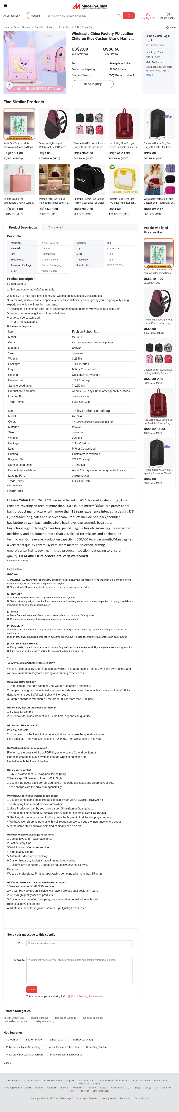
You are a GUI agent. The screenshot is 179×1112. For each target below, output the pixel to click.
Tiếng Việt (84, 1090)
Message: (19, 959)
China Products (31, 1080)
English (27, 1087)
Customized (113, 248)
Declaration (125, 1098)
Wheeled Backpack (93, 1017)
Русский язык (78, 1087)
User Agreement (109, 1098)
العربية (128, 1087)
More (148, 75)
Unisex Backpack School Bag (63, 1047)
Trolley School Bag (44, 1021)
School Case (56, 1039)
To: (23, 951)
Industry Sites (122, 1080)
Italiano (92, 1087)
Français (64, 1087)
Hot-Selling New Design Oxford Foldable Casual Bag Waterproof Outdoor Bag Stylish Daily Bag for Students (158, 421)
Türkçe (72, 1090)
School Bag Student (97, 1047)
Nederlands (116, 1087)
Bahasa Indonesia (101, 1090)
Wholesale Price (105, 1080)
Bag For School (34, 1039)
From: (21, 943)
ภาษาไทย (166, 1087)
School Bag (12, 1039)
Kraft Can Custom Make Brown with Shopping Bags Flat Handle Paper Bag (158, 271)
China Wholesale (86, 1080)
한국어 (138, 1087)
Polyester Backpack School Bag (23, 1047)
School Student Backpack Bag (66, 1054)
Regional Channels (141, 1080)
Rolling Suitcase (39, 1017)
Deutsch (103, 1087)
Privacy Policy (141, 1098)
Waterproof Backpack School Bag (24, 1054)
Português (51, 1087)
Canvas (46, 248)
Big (109, 242)
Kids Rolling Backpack (15, 1021)
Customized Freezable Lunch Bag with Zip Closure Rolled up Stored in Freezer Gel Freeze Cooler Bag (158, 371)
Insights (96, 1083)
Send (32, 989)
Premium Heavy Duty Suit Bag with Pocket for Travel (158, 471)
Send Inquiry (93, 84)
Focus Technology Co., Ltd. (67, 1098)
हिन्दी (157, 1087)
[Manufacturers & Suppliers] (89, 6)
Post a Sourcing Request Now (85, 996)
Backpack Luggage (65, 1017)
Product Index (160, 1080)
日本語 (148, 1087)
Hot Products (14, 1080)
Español (39, 1087)
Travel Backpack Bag (81, 1039)
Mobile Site (84, 1083)
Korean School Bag (13, 1017)
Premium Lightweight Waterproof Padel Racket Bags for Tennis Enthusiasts (158, 321)
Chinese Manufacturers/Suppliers (58, 1080)
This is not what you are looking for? (45, 996)
